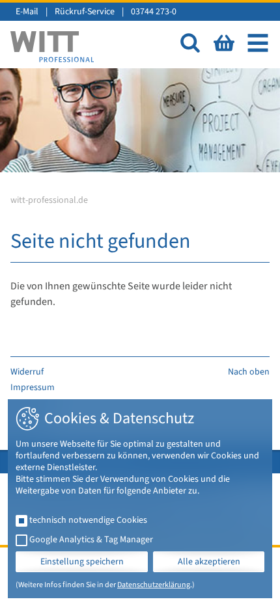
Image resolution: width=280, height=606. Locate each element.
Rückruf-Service (85, 11)
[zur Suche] (190, 43)
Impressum (32, 387)
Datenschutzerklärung (153, 584)
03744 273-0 (153, 11)
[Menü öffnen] (258, 43)
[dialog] (140, 498)
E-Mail (27, 11)
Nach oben (249, 371)
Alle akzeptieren (209, 561)
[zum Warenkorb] (224, 43)
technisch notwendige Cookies (88, 520)
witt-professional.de (49, 200)
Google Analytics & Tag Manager (91, 539)
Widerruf (27, 371)
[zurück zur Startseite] (52, 46)
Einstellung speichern (82, 561)
